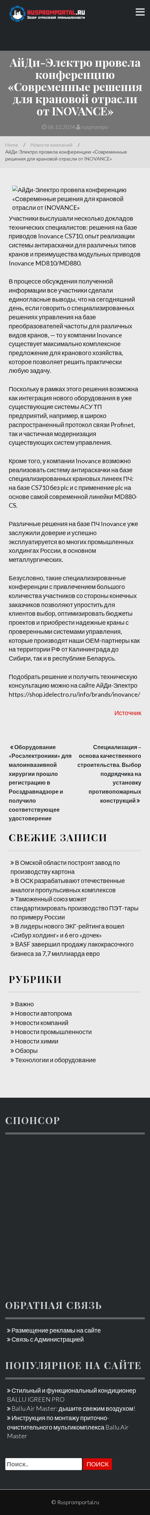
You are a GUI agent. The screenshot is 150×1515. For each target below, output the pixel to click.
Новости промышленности (53, 1031)
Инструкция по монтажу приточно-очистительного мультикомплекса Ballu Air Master (68, 1427)
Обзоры (26, 1050)
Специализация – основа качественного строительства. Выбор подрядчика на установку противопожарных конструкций (109, 774)
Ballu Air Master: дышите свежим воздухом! (73, 1408)
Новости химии (36, 1041)
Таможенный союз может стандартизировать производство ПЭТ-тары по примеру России (74, 908)
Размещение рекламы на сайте (56, 1330)
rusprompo (94, 126)
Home (11, 145)
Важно (24, 1004)
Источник (127, 712)
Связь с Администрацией (48, 1339)
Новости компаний (51, 145)
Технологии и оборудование (55, 1060)
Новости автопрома (43, 1013)
